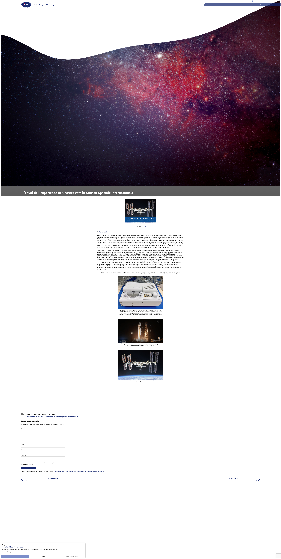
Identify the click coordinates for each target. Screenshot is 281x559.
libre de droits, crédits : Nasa (148, 381)
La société (257, 5)
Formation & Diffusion (222, 5)
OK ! (15, 556)
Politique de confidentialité (71, 556)
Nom (22, 444)
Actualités (236, 5)
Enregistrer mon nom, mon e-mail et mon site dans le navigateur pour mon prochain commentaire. (41, 463)
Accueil (209, 5)
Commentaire (25, 429)
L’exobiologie (247, 5)
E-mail (23, 449)
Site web (23, 455)
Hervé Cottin (103, 232)
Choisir (43, 556)
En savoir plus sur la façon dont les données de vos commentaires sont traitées (79, 471)
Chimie (146, 226)
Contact (266, 5)
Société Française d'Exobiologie (44, 5)
